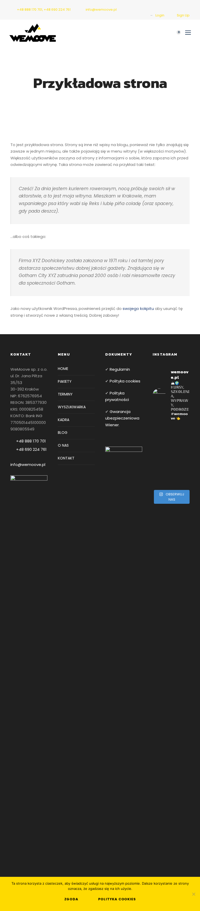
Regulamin (120, 369)
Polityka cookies (125, 381)
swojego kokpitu (138, 308)
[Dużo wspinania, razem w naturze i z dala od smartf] (161, 481)
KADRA (63, 419)
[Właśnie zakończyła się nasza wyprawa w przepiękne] (161, 432)
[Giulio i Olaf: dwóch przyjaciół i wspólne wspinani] (161, 444)
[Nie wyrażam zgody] (193, 894)
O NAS (63, 445)
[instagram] (141, 15)
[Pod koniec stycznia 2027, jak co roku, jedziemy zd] (181, 432)
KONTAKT (66, 458)
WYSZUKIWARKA (72, 407)
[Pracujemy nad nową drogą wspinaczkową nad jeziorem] (161, 456)
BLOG (62, 432)
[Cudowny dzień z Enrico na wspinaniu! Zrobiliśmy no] (161, 468)
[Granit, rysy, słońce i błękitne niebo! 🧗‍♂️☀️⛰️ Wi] (181, 456)
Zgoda (71, 899)
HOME (63, 368)
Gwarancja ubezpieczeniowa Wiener (122, 418)
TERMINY (65, 394)
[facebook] (124, 15)
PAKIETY (65, 381)
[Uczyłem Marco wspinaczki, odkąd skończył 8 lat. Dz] (181, 444)
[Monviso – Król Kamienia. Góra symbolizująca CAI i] (181, 468)
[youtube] (133, 15)
